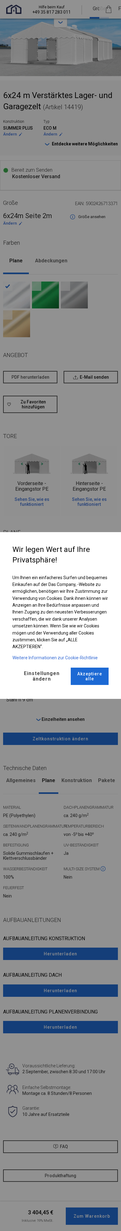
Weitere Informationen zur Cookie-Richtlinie (55, 657)
